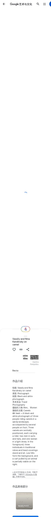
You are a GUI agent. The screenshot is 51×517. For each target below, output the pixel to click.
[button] (4, 4)
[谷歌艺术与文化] (21, 4)
